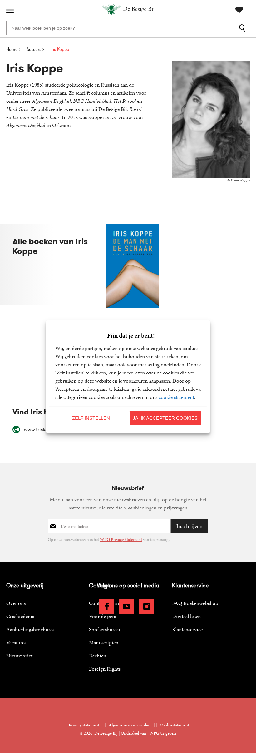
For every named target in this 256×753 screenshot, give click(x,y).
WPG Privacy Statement (121, 539)
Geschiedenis (20, 616)
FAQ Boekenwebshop (195, 603)
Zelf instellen (91, 418)
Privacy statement (84, 725)
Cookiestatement (174, 725)
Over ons (16, 603)
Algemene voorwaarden (129, 725)
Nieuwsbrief (19, 655)
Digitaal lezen (186, 616)
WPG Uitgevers (162, 733)
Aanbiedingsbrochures (30, 629)
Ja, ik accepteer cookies (165, 418)
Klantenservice (187, 629)
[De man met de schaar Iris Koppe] (132, 275)
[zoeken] (243, 28)
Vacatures (16, 642)
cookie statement (176, 396)
